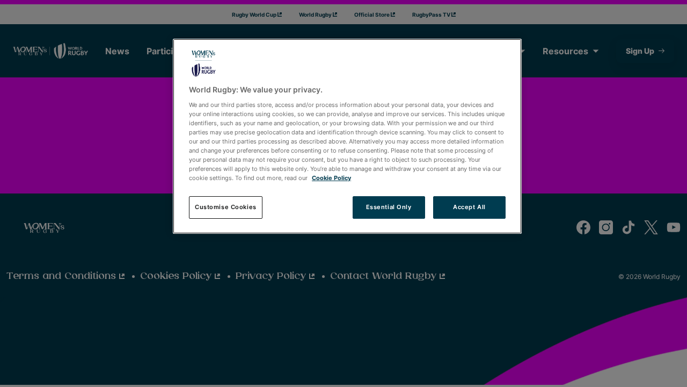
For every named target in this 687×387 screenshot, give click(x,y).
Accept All (469, 207)
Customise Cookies (226, 207)
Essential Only (389, 207)
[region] (347, 136)
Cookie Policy (331, 178)
